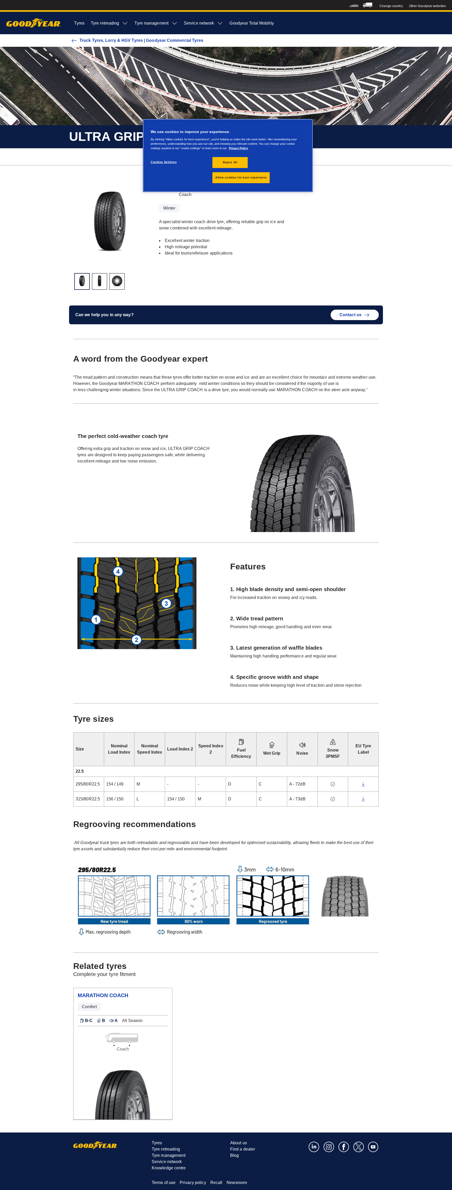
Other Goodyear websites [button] (427, 6)
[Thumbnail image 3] (117, 281)
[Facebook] (343, 1146)
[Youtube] (373, 1146)
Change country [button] (391, 6)
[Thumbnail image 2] (99, 281)
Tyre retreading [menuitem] (105, 23)
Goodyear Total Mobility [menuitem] (251, 23)
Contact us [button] (350, 315)
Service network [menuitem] (199, 23)
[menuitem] (354, 5)
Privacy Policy (238, 148)
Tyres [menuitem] (79, 23)
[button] (86, 1021)
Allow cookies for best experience (241, 177)
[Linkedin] (314, 1146)
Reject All (230, 162)
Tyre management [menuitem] (151, 23)
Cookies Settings (164, 162)
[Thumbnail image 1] (82, 281)
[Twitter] (358, 1146)
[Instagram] (329, 1146)
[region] (228, 155)
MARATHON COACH (103, 995)
